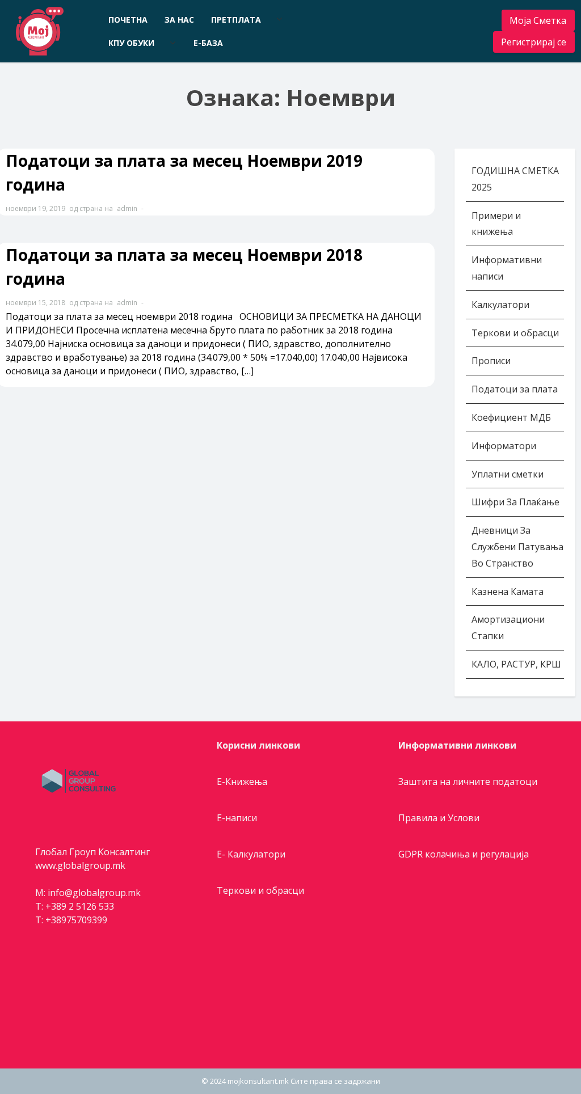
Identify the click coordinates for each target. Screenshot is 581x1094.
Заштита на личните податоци (467, 781)
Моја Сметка (538, 20)
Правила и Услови (438, 818)
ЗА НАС (179, 19)
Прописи (491, 360)
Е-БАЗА (208, 42)
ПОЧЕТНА (128, 19)
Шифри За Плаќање (515, 502)
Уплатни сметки (508, 474)
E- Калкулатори (251, 854)
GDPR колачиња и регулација (463, 854)
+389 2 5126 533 (79, 906)
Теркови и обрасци (516, 333)
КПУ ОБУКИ (131, 42)
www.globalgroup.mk (80, 865)
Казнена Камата (507, 591)
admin (127, 208)
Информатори (503, 446)
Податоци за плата (514, 389)
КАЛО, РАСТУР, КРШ (516, 664)
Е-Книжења (242, 781)
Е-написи (237, 818)
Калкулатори (500, 304)
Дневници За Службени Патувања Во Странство (517, 546)
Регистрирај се (533, 42)
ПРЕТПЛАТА (236, 19)
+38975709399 (76, 920)
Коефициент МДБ (511, 417)
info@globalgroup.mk (94, 892)
